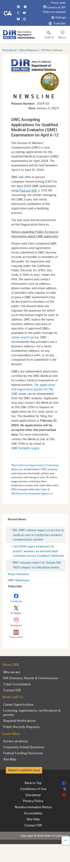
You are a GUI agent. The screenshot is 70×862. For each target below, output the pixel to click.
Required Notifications (19, 720)
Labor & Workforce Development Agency (30, 491)
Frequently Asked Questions (23, 747)
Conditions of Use (33, 788)
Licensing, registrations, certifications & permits (32, 712)
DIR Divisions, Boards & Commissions (30, 678)
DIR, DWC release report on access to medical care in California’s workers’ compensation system (38, 534)
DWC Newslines (19, 580)
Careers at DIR (56, 7)
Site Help (33, 819)
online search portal (25, 337)
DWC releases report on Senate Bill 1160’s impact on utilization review (36, 564)
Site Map (9, 759)
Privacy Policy (33, 801)
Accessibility (33, 813)
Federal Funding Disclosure (23, 753)
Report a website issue (24, 770)
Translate (59, 23)
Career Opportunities (18, 704)
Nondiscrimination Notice (33, 807)
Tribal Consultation (17, 684)
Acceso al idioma (15, 741)
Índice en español (54, 12)
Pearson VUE (28, 190)
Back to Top (33, 782)
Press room (58, 3)
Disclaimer (33, 795)
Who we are (11, 672)
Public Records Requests (21, 726)
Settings (60, 17)
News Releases (29, 50)
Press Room (9, 50)
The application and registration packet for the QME (33, 389)
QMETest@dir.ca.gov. (25, 448)
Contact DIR (12, 690)
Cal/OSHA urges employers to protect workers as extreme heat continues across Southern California (38, 551)
